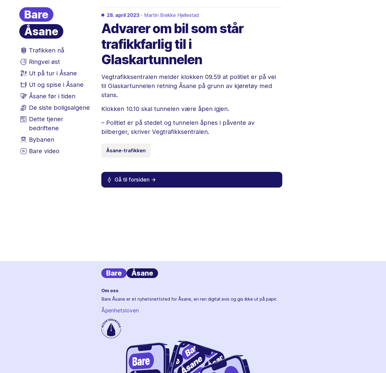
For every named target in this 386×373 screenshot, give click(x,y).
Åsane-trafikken (126, 150)
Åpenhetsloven (120, 310)
